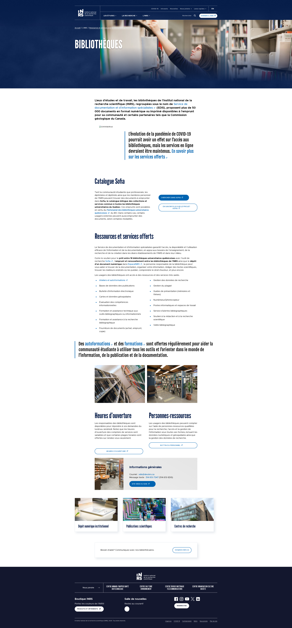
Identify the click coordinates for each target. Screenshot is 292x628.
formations (133, 343)
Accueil (77, 28)
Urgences (168, 621)
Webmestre (182, 606)
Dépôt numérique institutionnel (93, 526)
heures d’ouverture (116, 451)
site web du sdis (139, 484)
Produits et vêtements (87, 609)
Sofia (107, 261)
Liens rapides (199, 9)
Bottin (195, 621)
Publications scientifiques (139, 526)
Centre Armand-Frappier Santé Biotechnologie (117, 587)
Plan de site (213, 621)
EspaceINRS (134, 264)
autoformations (97, 343)
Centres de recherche (185, 526)
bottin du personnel (170, 445)
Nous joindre (185, 9)
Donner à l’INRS (207, 15)
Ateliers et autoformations (112, 280)
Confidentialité (187, 621)
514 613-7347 (152, 477)
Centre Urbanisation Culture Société (203, 587)
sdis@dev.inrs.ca (146, 474)
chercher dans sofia (171, 197)
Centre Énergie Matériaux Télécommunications (174, 587)
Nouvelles (174, 9)
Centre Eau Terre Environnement (146, 587)
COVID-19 (154, 9)
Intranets (164, 9)
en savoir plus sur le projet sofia (176, 207)
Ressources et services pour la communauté (106, 28)
